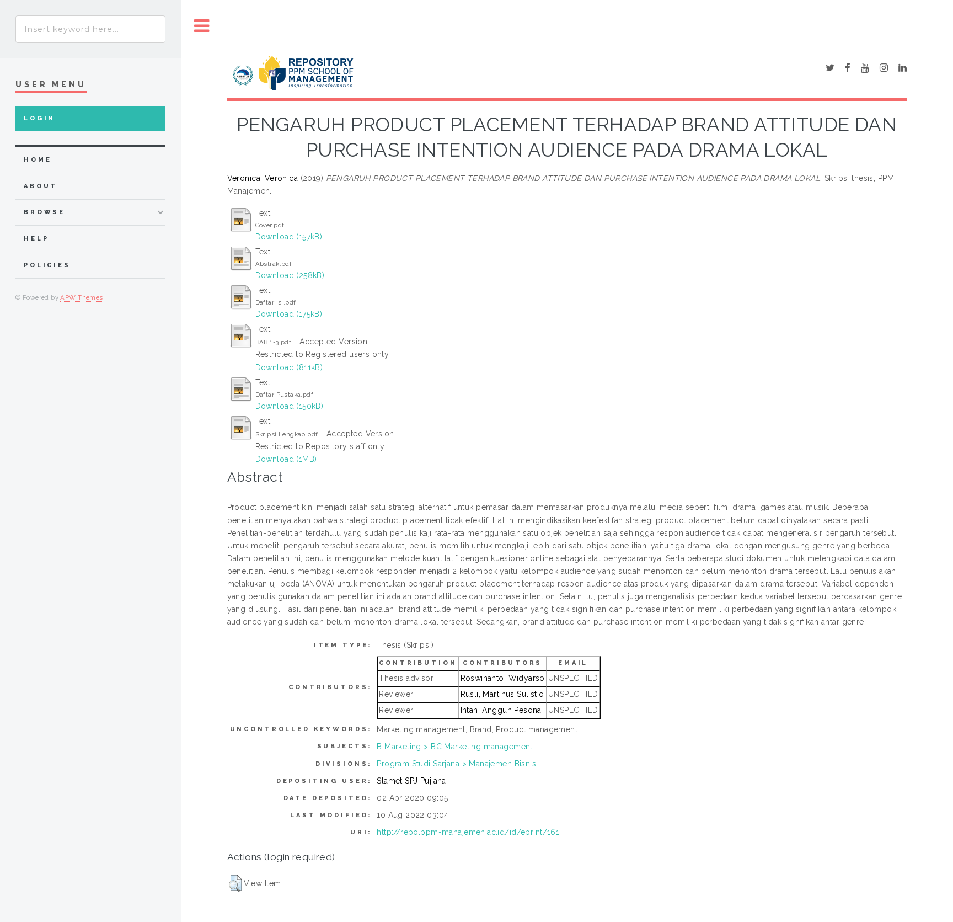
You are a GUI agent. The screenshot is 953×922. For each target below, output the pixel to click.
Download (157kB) (289, 236)
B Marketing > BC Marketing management (455, 746)
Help (36, 238)
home (37, 159)
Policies (47, 265)
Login (39, 118)
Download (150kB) (289, 406)
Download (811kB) (289, 367)
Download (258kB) (290, 275)
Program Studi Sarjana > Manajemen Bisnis (456, 763)
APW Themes (81, 297)
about (40, 186)
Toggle (202, 26)
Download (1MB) (286, 459)
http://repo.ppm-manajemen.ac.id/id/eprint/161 (468, 832)
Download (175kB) (289, 314)
